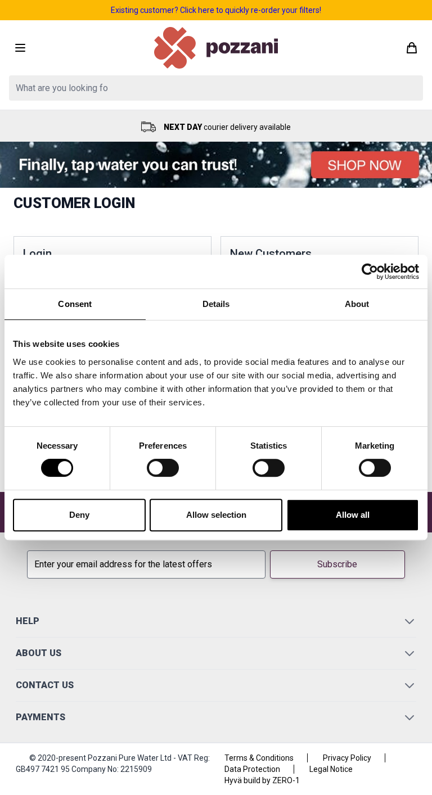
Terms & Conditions (259, 757)
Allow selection (216, 515)
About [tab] (357, 304)
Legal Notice (331, 769)
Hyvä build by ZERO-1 (262, 780)
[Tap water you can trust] (216, 165)
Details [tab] (216, 304)
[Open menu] (20, 48)
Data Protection (252, 769)
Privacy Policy (347, 757)
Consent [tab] (75, 304)
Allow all (353, 515)
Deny (79, 515)
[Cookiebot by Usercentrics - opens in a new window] (370, 271)
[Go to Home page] (216, 48)
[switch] (163, 468)
